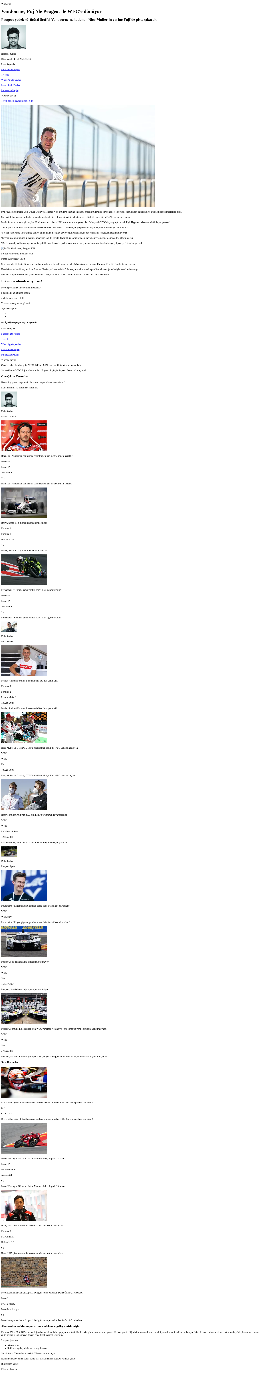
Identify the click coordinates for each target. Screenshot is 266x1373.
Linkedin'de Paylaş (10, 85)
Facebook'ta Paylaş (10, 69)
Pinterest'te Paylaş (10, 90)
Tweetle (5, 74)
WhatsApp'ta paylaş (11, 80)
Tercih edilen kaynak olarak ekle (17, 101)
